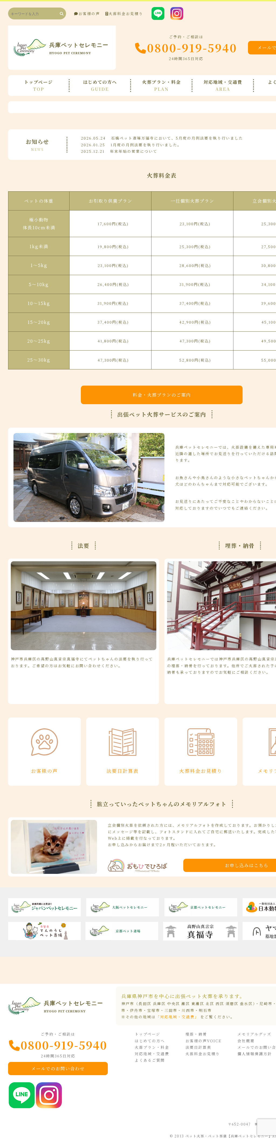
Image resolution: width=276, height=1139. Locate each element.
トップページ (147, 1034)
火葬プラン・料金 (152, 1047)
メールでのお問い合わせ (58, 1068)
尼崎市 (266, 1003)
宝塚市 (153, 1010)
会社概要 (246, 1040)
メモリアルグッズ (254, 1034)
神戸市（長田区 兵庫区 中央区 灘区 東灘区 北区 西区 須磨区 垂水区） (188, 1003)
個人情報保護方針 (254, 1053)
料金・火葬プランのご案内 (162, 395)
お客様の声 (89, 13)
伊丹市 (136, 1010)
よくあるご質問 (150, 1060)
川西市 (188, 1010)
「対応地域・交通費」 (177, 1016)
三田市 (170, 1010)
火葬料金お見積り (126, 13)
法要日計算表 (198, 1047)
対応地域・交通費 (152, 1053)
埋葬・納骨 (196, 1034)
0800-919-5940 (192, 48)
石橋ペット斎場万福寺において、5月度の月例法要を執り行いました (177, 138)
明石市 (205, 1010)
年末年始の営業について (133, 151)
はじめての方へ (150, 1040)
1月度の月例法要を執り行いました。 (146, 144)
